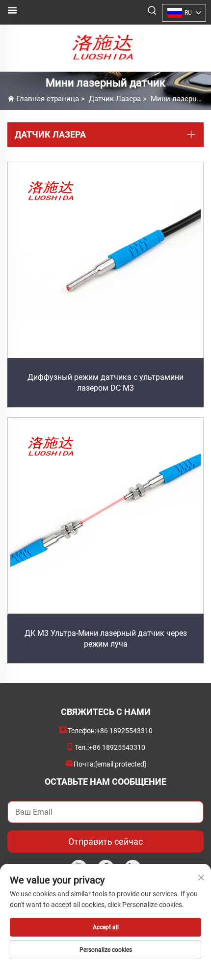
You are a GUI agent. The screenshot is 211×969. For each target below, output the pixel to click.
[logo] (105, 47)
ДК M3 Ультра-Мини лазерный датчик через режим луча (106, 638)
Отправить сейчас (105, 841)
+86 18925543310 (124, 731)
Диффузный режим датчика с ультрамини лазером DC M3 (105, 382)
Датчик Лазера (115, 98)
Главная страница (48, 98)
